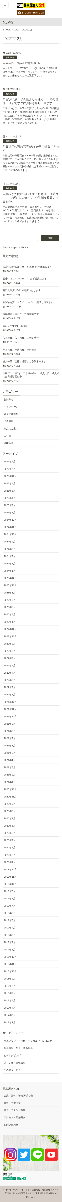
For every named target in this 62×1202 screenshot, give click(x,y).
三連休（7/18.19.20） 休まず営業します (25, 278)
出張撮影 (8, 421)
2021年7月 (10, 738)
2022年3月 (10, 680)
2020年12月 (10, 789)
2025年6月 (10, 490)
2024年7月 (10, 556)
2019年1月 (10, 949)
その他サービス (12, 1070)
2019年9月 (10, 891)
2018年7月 (10, 993)
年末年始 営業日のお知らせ (22, 63)
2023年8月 (10, 592)
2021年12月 (10, 702)
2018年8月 (10, 986)
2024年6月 (10, 563)
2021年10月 (10, 716)
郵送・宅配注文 (12, 1102)
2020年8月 (10, 811)
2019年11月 (10, 876)
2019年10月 (10, 884)
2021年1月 (10, 782)
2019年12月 (10, 869)
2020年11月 (10, 796)
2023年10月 (10, 585)
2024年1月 (10, 570)
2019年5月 (10, 920)
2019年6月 (10, 913)
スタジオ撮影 (11, 413)
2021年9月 (10, 723)
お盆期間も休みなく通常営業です (21, 314)
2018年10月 (10, 971)
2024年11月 (10, 527)
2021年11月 (10, 709)
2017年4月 (10, 1007)
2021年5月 (10, 752)
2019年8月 (10, 898)
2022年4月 (10, 672)
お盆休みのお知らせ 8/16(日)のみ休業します (27, 266)
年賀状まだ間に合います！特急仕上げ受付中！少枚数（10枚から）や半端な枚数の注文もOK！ (30, 197)
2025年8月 (10, 483)
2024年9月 (10, 541)
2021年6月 (10, 745)
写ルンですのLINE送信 (15, 326)
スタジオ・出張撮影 (14, 1062)
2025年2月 (10, 505)
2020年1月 (10, 862)
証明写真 (8, 443)
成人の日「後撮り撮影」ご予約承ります (24, 361)
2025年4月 (10, 498)
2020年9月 (10, 803)
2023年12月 (10, 578)
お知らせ (10, 57)
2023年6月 (10, 599)
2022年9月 (10, 643)
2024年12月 (10, 519)
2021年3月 (10, 767)
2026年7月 (10, 469)
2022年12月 (10, 629)
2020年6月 (10, 825)
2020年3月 (10, 847)
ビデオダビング (12, 1055)
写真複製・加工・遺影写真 (18, 1048)
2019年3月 (10, 935)
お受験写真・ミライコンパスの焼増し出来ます (28, 302)
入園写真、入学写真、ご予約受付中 (22, 338)
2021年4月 (10, 760)
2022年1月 (10, 694)
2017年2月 (10, 1022)
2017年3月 (10, 1015)
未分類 (7, 435)
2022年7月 (10, 658)
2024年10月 (10, 534)
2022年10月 (10, 636)
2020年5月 (10, 833)
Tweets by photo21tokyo (16, 247)
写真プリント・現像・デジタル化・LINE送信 (28, 1040)
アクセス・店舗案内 (14, 1117)
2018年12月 (10, 956)
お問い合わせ (11, 1124)
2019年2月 (10, 942)
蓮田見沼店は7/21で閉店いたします (22, 290)
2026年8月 (10, 461)
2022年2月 (10, 687)
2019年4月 (10, 927)
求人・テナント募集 (14, 1110)
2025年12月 (10, 476)
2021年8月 (10, 731)
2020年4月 (10, 840)
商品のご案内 (11, 428)
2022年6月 (10, 665)
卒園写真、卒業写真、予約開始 (19, 349)
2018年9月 (10, 978)
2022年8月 (10, 651)
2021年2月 (10, 774)
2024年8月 (10, 549)
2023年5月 (10, 607)
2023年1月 (10, 621)
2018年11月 (10, 964)
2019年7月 (10, 905)
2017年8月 (10, 1000)
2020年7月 (10, 818)
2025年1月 (10, 512)
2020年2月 (10, 855)
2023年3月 (10, 614)
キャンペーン (11, 406)
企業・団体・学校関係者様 (18, 1095)
